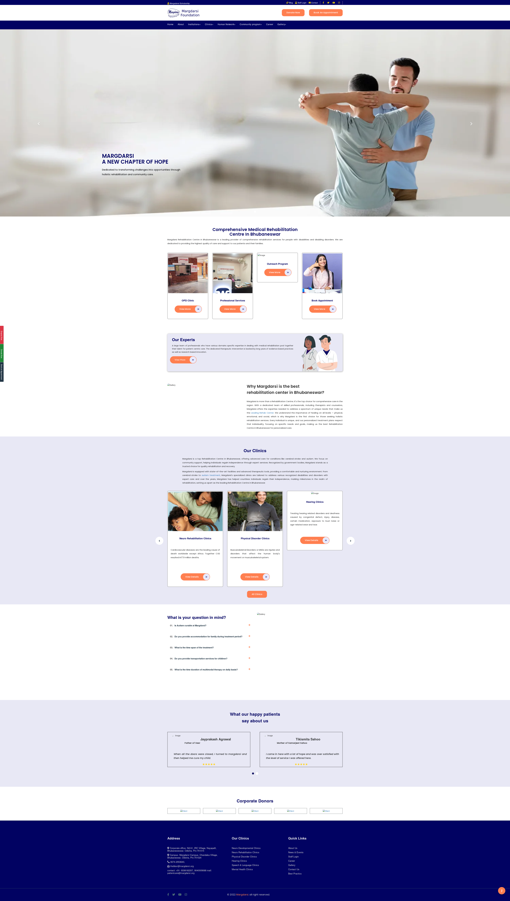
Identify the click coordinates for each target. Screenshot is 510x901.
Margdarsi (242, 894)
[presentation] (159, 541)
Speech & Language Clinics (245, 865)
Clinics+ (209, 24)
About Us (292, 848)
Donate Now (293, 12)
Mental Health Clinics (242, 869)
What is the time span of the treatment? (192, 647)
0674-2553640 (177, 862)
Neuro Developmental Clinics (246, 848)
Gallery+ (281, 24)
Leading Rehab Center (262, 412)
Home (170, 24)
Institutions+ (194, 24)
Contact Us (293, 869)
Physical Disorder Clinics (239, 538)
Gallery (291, 865)
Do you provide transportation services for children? (198, 658)
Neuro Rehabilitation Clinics (180, 538)
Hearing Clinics (299, 502)
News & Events (295, 852)
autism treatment (211, 475)
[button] (38, 123)
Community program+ (251, 24)
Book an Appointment (326, 12)
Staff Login (293, 856)
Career (269, 24)
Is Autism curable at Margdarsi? (188, 625)
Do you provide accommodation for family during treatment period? (206, 636)
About (181, 24)
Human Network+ (227, 24)
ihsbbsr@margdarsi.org (182, 866)
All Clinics (257, 594)
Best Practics (295, 873)
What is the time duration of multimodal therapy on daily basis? (204, 669)
